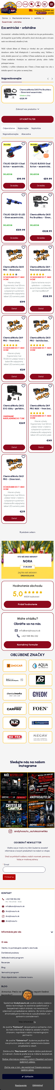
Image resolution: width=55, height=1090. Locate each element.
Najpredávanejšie (10, 134)
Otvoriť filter (27, 119)
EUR (25, 4)
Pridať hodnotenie (27, 604)
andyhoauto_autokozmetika (30, 831)
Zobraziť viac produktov (26, 109)
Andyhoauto (11, 921)
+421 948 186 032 (13, 900)
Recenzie (5, 962)
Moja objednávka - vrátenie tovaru (17, 977)
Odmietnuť (37, 1085)
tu (35, 1022)
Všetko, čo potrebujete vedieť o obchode (19, 948)
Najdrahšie (36, 128)
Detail (14, 308)
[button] (52, 79)
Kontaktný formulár (27, 644)
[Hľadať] (32, 4)
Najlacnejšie (23, 128)
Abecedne (26, 134)
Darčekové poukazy (10, 953)
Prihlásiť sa (9, 877)
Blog (3, 967)
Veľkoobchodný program (12, 958)
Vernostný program (10, 972)
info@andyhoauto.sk (15, 906)
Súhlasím (29, 1076)
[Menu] (51, 4)
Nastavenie (21, 1085)
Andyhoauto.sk (12, 911)
